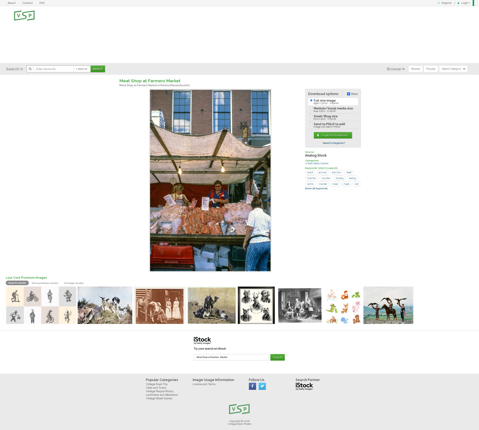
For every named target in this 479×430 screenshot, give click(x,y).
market (323, 184)
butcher (311, 178)
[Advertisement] (251, 34)
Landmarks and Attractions (162, 394)
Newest (415, 68)
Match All (82, 69)
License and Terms (204, 384)
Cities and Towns (156, 387)
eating (352, 178)
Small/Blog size (325, 117)
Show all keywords (316, 188)
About (12, 2)
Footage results (74, 283)
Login (464, 2)
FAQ (42, 2)
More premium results (45, 283)
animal (323, 172)
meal (335, 184)
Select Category (451, 68)
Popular (431, 68)
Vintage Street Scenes (159, 398)
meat (346, 184)
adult (310, 172)
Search (12, 69)
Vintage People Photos (160, 391)
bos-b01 (336, 172)
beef (349, 172)
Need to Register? (334, 143)
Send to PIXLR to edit (329, 125)
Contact (28, 2)
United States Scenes (316, 163)
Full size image (325, 102)
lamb (310, 184)
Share (354, 93)
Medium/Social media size (333, 109)
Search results (17, 282)
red (357, 184)
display (340, 178)
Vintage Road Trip (157, 384)
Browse (394, 69)
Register (447, 2)
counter (326, 178)
